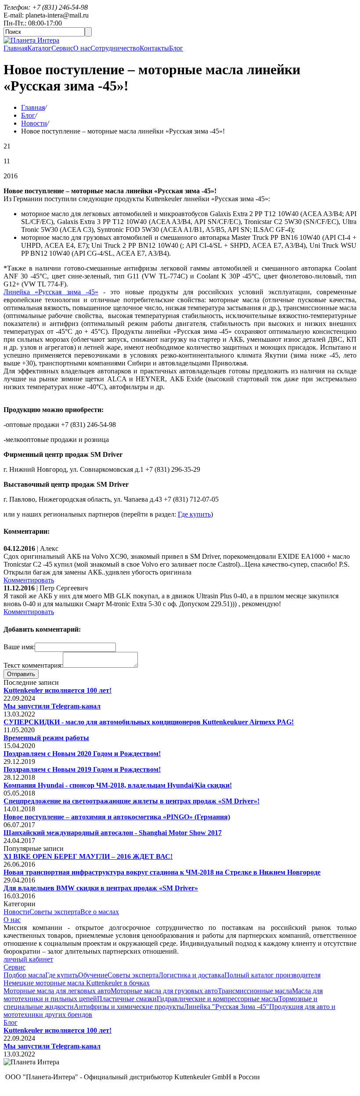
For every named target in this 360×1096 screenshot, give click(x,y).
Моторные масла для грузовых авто (164, 991)
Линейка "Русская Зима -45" (226, 1006)
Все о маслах (99, 911)
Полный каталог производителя (272, 975)
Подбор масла (24, 975)
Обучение (93, 975)
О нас (81, 48)
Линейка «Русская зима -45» (51, 292)
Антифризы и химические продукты (129, 1006)
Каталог (39, 48)
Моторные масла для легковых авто (57, 991)
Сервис (62, 48)
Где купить (194, 514)
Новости (34, 123)
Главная (15, 48)
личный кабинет (28, 959)
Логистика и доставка (191, 975)
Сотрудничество (115, 48)
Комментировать (29, 580)
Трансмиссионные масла (255, 991)
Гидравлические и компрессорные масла (217, 998)
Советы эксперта (54, 911)
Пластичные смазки (127, 998)
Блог (176, 48)
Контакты (154, 48)
